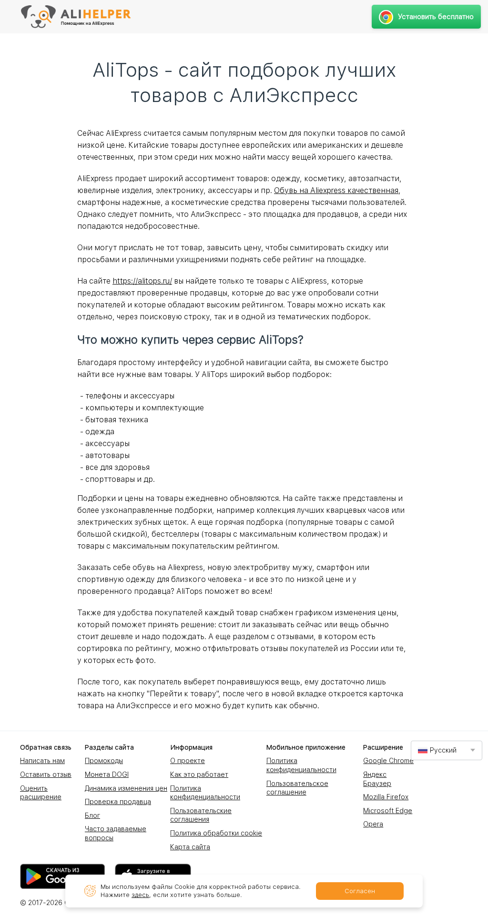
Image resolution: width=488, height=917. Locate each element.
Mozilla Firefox (385, 797)
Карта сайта (190, 847)
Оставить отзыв (45, 774)
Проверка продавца (118, 801)
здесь (140, 894)
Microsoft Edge (387, 811)
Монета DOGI (107, 774)
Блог (92, 815)
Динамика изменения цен (126, 788)
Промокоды (104, 760)
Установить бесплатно (436, 16)
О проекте (187, 760)
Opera (373, 824)
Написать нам (42, 760)
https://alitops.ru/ (142, 280)
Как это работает (199, 774)
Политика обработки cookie (216, 833)
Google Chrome (388, 760)
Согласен (360, 891)
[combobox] (446, 750)
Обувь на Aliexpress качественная (336, 190)
